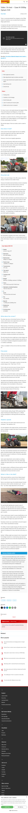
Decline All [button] (20, 807)
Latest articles (4, 695)
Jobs (3, 730)
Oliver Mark (3, 13)
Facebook (4, 765)
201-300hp (3, 600)
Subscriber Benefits (6, 718)
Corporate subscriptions (6, 720)
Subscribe (4, 751)
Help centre (4, 744)
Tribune (3, 790)
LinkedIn (3, 769)
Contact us (4, 746)
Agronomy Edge (5, 786)
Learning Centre (5, 700)
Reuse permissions (5, 755)
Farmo (3, 792)
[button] (14, 811)
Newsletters (4, 714)
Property (3, 732)
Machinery (9, 600)
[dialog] (14, 804)
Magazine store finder (6, 753)
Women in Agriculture (6, 788)
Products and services (6, 704)
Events (3, 794)
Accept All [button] (7, 807)
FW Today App (4, 716)
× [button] (26, 796)
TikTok (3, 776)
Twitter (3, 767)
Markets (3, 702)
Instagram (4, 774)
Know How (8, 625)
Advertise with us (5, 749)
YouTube (3, 771)
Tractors (14, 600)
